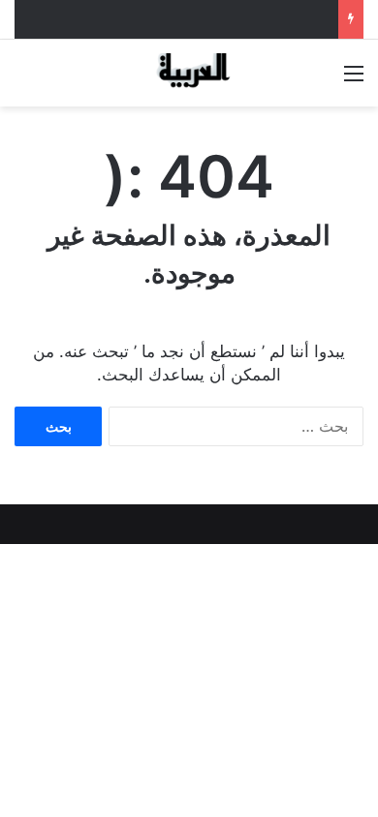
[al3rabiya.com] (189, 73)
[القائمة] (353, 80)
